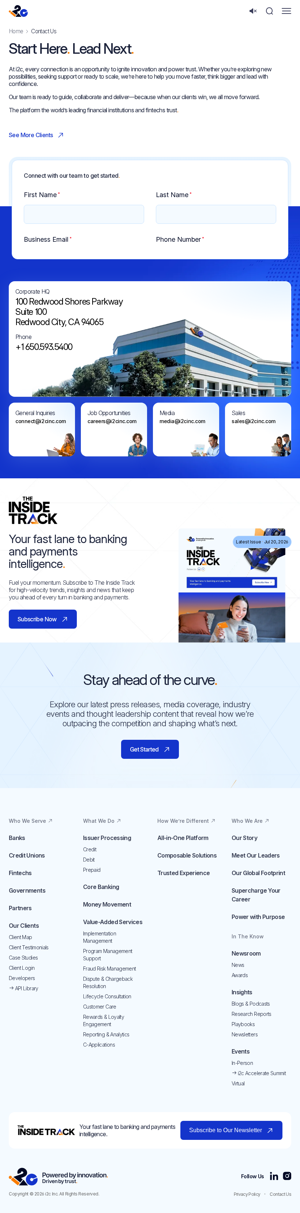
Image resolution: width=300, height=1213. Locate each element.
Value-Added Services (112, 922)
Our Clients (24, 925)
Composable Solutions (187, 855)
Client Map (20, 937)
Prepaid (91, 870)
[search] (269, 11)
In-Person (242, 1063)
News (238, 965)
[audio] (253, 11)
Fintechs (20, 873)
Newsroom (246, 953)
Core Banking (101, 886)
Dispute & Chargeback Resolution (107, 982)
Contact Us (280, 1194)
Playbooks (243, 1024)
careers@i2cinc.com (111, 421)
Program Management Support (107, 954)
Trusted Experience (183, 873)
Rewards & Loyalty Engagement (103, 1020)
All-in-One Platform (183, 837)
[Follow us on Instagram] (287, 1176)
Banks (17, 837)
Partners (20, 908)
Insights (242, 992)
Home (16, 31)
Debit (89, 859)
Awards (240, 975)
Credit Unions (27, 855)
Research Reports (251, 1014)
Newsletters (245, 1034)
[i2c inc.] (58, 1177)
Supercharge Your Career (256, 895)
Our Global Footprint (258, 873)
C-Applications (99, 1044)
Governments (27, 890)
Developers (22, 978)
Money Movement (107, 904)
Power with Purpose (258, 916)
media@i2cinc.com (182, 421)
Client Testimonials (29, 947)
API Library (26, 988)
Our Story (244, 837)
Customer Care (99, 1006)
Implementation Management (99, 937)
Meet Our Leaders (256, 855)
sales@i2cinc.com (253, 421)
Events (241, 1051)
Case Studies (23, 957)
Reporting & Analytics (106, 1034)
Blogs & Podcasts (251, 1004)
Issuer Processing (107, 837)
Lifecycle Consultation (107, 996)
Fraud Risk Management (109, 968)
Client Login (21, 968)
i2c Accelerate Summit (261, 1073)
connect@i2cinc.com (40, 421)
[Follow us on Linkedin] (274, 1176)
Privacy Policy (247, 1194)
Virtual (238, 1083)
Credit (89, 849)
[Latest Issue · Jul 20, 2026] (232, 532)
